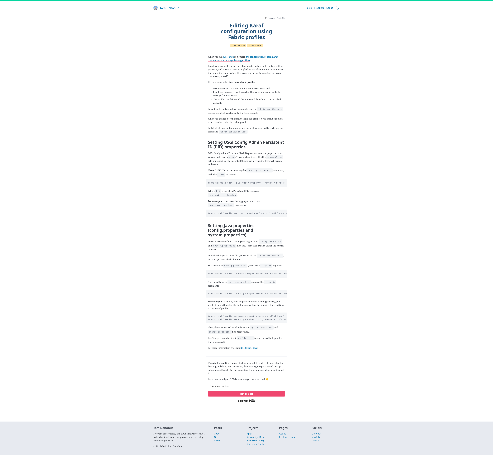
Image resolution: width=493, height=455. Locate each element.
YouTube (316, 437)
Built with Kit (246, 400)
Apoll (249, 433)
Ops (216, 437)
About (329, 7)
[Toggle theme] (337, 8)
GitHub (315, 440)
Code (217, 433)
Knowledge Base (256, 437)
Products (319, 7)
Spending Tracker (256, 444)
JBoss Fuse (228, 56)
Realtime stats (287, 437)
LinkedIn (316, 433)
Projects (218, 440)
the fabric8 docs (249, 347)
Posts (309, 7)
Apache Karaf (256, 45)
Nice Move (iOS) (255, 440)
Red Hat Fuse (239, 45)
